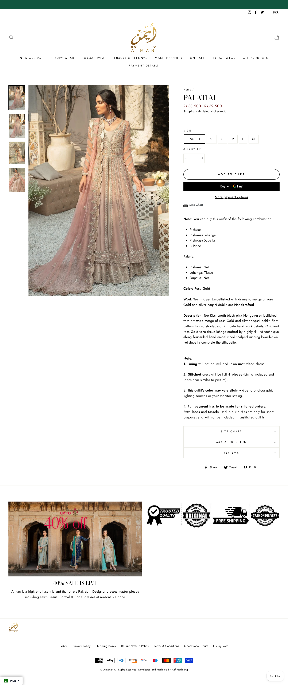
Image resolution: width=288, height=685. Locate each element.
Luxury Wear (62, 58)
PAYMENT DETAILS (144, 66)
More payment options (231, 197)
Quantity (192, 149)
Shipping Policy (106, 646)
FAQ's (63, 646)
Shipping (189, 111)
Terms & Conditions (166, 646)
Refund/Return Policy (135, 646)
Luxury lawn (220, 646)
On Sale (197, 58)
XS (212, 139)
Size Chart (196, 205)
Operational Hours (196, 646)
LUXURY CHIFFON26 (131, 58)
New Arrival (31, 58)
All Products (255, 58)
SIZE (187, 131)
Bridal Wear (224, 58)
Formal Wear (94, 58)
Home (187, 89)
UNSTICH (194, 139)
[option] (98, 190)
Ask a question (231, 442)
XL (254, 139)
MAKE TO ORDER (169, 58)
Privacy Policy (82, 646)
